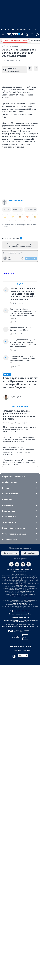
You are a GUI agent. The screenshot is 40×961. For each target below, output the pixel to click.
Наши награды (8, 511)
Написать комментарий (13, 69)
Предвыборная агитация (13, 528)
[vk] (17, 564)
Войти (10, 259)
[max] (23, 564)
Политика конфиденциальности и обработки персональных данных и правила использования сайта (20, 625)
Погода (31, 29)
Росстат (6, 209)
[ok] (28, 564)
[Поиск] (26, 35)
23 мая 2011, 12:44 (8, 61)
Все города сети (9, 539)
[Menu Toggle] (2, 35)
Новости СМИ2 (8, 273)
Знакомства (21, 29)
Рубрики (6, 488)
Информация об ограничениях (20, 611)
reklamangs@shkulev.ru (20, 603)
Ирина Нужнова (16, 200)
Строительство (31, 209)
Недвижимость (7, 29)
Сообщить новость (10, 482)
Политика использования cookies (20, 614)
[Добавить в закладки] (30, 68)
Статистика (17, 209)
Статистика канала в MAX (14, 534)
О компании (7, 505)
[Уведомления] (32, 35)
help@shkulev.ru (25, 596)
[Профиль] (37, 35)
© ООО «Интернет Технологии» (20, 650)
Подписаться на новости (13, 476)
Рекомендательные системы (20, 617)
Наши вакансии (9, 517)
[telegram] (11, 564)
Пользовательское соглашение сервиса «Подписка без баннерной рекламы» (20, 621)
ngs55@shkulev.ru (29, 591)
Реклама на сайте (10, 494)
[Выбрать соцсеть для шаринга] (36, 68)
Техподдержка (9, 522)
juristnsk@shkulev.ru (28, 594)
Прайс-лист (7, 499)
